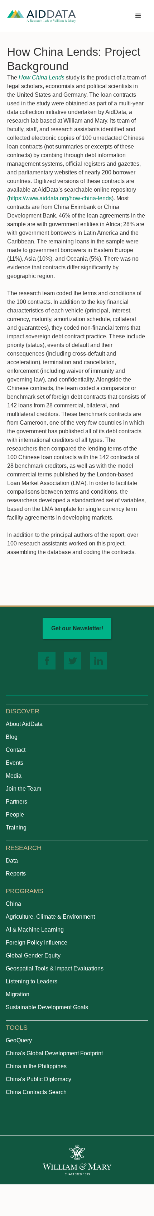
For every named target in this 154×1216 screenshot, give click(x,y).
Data (12, 861)
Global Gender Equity (33, 955)
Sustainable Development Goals (47, 1007)
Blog (12, 737)
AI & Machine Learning (35, 930)
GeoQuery (19, 1040)
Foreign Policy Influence (36, 943)
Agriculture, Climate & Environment (50, 917)
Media (13, 776)
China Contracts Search (36, 1092)
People (15, 815)
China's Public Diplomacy (38, 1079)
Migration (17, 994)
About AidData (24, 724)
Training (16, 827)
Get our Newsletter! (77, 628)
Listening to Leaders (31, 981)
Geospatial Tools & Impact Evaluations (55, 968)
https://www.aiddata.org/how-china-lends (60, 198)
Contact (15, 750)
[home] (41, 16)
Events (14, 763)
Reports (16, 873)
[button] (138, 15)
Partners (16, 802)
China (13, 904)
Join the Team (23, 789)
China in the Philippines (36, 1066)
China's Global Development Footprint (54, 1053)
